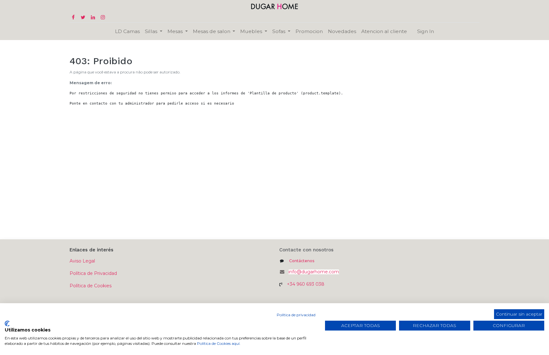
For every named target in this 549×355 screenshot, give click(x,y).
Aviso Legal (82, 261)
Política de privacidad (296, 314)
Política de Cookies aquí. (219, 343)
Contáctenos (301, 260)
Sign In (425, 31)
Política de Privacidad (93, 273)
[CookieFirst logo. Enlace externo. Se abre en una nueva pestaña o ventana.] (7, 323)
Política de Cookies (91, 286)
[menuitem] (127, 31)
